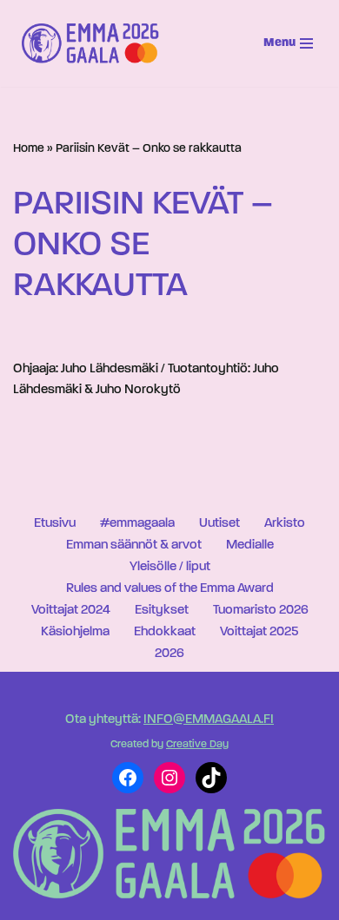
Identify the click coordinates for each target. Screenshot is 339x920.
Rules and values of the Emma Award (170, 588)
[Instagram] (169, 777)
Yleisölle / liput (170, 567)
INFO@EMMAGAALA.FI (208, 719)
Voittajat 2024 (70, 610)
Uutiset (219, 523)
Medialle (250, 545)
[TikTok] (211, 777)
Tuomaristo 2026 (261, 610)
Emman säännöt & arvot (134, 545)
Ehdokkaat (165, 632)
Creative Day (197, 744)
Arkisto (284, 523)
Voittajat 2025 (259, 632)
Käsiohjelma (75, 632)
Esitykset (162, 610)
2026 (169, 653)
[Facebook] (127, 777)
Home (28, 148)
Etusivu (55, 523)
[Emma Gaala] (95, 43)
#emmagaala (137, 523)
